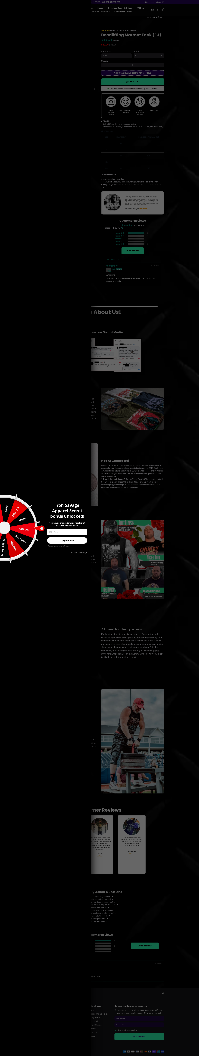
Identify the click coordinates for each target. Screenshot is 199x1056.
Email (56, 532)
